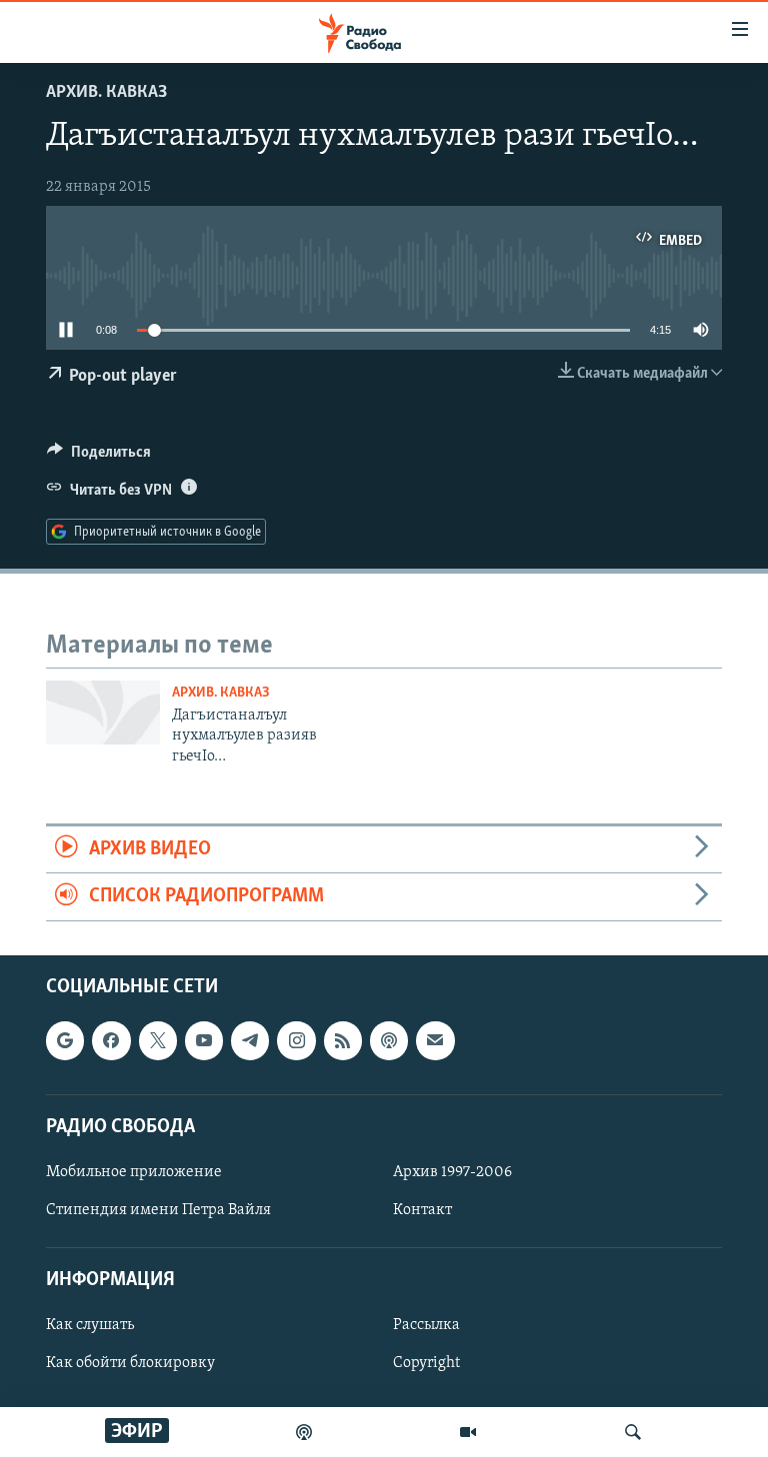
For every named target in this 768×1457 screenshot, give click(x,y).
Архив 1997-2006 (452, 1172)
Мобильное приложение (134, 1172)
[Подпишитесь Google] (65, 1040)
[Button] (99, 457)
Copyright (426, 1363)
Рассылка (426, 1325)
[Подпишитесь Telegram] (250, 1040)
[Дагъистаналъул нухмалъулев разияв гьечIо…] (103, 712)
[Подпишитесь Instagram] (296, 1040)
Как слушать (90, 1325)
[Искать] (633, 1432)
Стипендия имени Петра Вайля (158, 1210)
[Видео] (468, 1432)
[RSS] (343, 1040)
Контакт (422, 1210)
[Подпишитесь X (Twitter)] (158, 1040)
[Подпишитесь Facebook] (111, 1040)
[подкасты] (304, 1432)
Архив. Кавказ (106, 93)
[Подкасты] (389, 1040)
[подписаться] (435, 1040)
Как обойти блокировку (130, 1363)
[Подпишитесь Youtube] (204, 1040)
